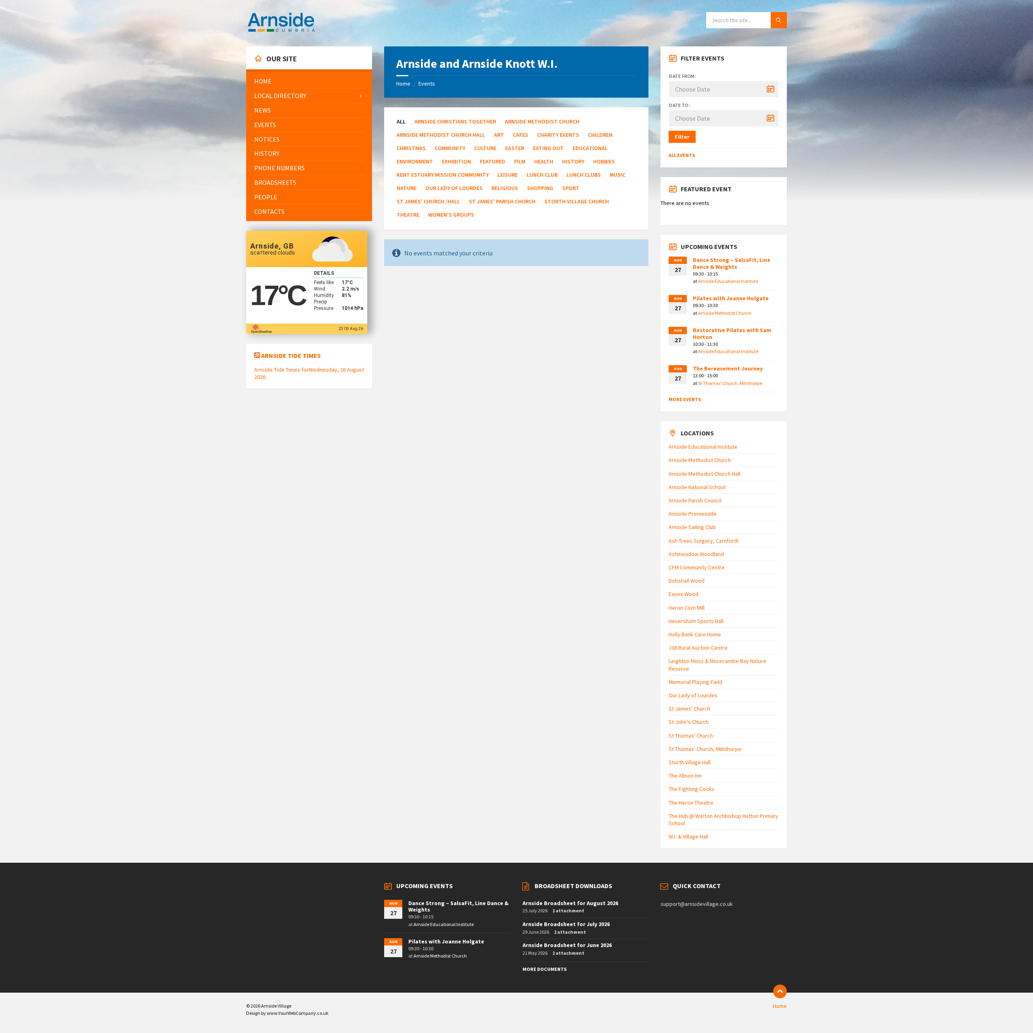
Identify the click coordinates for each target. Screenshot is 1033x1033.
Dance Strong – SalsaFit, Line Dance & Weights (731, 263)
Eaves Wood (683, 594)
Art (499, 134)
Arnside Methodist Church (542, 121)
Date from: (682, 76)
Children (600, 134)
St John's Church (689, 722)
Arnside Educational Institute (728, 281)
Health (543, 161)
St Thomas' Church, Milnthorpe (730, 383)
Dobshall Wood (687, 580)
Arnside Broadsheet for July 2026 (566, 924)
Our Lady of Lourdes (454, 188)
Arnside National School (697, 487)
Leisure (508, 174)
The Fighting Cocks (691, 789)
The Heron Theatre (691, 802)
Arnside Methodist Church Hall (441, 134)
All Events (682, 155)
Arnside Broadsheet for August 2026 (570, 903)
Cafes (520, 134)
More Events (685, 399)
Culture (485, 148)
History (573, 161)
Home (403, 83)
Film (519, 161)
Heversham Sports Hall (696, 621)
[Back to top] (780, 991)
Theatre (408, 214)
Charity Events (558, 134)
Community (450, 148)
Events (426, 83)
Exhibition (456, 161)
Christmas (411, 148)
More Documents (545, 969)
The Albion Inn (685, 775)
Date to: (679, 105)
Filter (682, 136)
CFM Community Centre (697, 567)
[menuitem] (309, 81)
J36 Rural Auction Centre (698, 647)
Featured (492, 161)
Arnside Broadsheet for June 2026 (567, 945)
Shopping (540, 188)
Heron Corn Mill (687, 607)
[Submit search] (779, 20)
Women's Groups (451, 214)
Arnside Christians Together (455, 121)
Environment (415, 161)
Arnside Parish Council (695, 500)
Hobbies (604, 161)
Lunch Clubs (584, 174)
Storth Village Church (576, 201)
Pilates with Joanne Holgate (731, 298)
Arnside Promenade (693, 513)
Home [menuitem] (780, 1006)
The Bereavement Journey (728, 368)
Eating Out (548, 148)
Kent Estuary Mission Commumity (443, 174)
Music (617, 174)
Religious (504, 188)
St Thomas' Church (691, 735)
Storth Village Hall (690, 762)
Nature (406, 188)
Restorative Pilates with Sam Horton (732, 333)
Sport (570, 188)
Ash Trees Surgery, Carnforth (704, 540)
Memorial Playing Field (695, 682)
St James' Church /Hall (428, 201)
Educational (590, 148)
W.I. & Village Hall (688, 836)
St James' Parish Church (502, 201)
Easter (514, 148)
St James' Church (689, 708)
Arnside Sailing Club (692, 527)
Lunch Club (542, 174)
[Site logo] (281, 31)
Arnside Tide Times (291, 355)
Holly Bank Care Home (695, 634)
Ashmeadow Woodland (696, 554)
